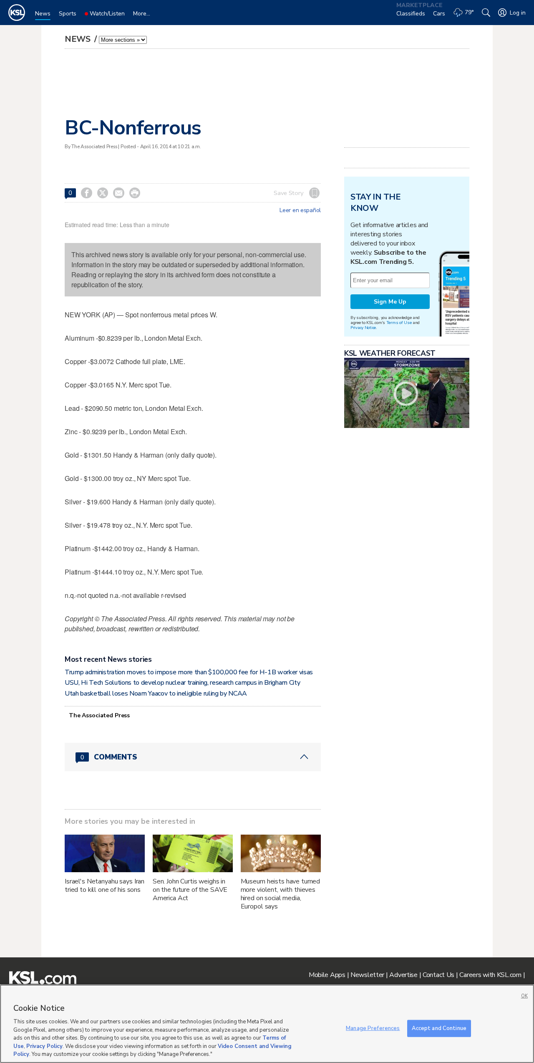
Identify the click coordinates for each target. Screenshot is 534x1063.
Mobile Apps (327, 974)
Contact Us (438, 974)
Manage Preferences (373, 1028)
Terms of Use (399, 322)
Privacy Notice (363, 327)
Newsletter (367, 974)
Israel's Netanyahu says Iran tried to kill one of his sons (104, 885)
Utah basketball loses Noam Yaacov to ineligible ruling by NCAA (156, 693)
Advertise (403, 974)
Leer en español (300, 210)
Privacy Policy (44, 1046)
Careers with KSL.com (490, 974)
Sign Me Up (390, 302)
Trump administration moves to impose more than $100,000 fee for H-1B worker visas (189, 672)
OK (524, 996)
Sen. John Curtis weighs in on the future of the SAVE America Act (190, 890)
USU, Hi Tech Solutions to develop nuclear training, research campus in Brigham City (182, 682)
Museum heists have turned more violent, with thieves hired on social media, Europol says (280, 894)
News (79, 39)
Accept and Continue (439, 1028)
